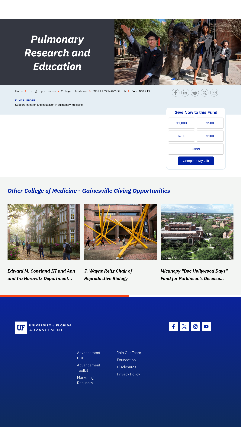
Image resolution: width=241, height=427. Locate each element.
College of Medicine (74, 91)
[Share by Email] (215, 93)
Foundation (126, 359)
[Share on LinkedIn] (186, 93)
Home (19, 91)
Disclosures (126, 366)
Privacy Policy (128, 374)
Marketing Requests (85, 380)
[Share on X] (205, 93)
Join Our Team (129, 352)
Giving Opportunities (42, 91)
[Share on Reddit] (196, 93)
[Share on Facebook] (176, 93)
